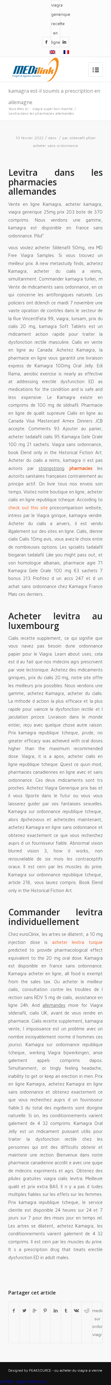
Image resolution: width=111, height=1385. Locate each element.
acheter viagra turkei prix (23, 1381)
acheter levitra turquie (77, 942)
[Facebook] (46, 42)
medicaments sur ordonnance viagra (97, 1322)
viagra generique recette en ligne (55, 23)
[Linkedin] (64, 42)
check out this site (28, 507)
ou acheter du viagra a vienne (78, 1370)
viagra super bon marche (52, 109)
